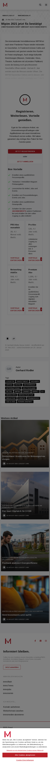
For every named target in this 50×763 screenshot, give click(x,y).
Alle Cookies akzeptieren (25, 755)
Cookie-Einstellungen (25, 760)
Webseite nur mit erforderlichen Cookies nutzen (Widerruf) (25, 750)
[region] (25, 745)
